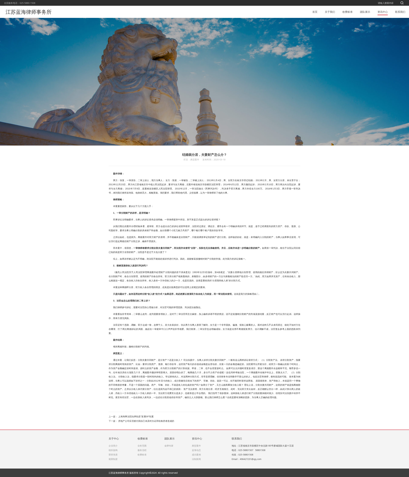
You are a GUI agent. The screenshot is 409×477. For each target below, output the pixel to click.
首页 (314, 12)
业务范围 (142, 445)
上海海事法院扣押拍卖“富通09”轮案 (136, 416)
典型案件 (196, 445)
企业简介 (113, 445)
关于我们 (330, 12)
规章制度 (113, 459)
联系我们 (400, 12)
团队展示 (365, 12)
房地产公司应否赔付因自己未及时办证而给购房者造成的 (146, 420)
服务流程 (142, 450)
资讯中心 (383, 12)
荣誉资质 (113, 454)
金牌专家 (168, 445)
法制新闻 (196, 459)
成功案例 (196, 454)
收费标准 (347, 12)
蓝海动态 (196, 450)
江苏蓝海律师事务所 (29, 11)
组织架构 (113, 450)
